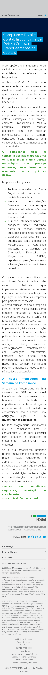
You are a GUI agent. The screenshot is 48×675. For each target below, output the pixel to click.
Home (5, 15)
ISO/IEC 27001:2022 (24, 648)
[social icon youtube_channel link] (44, 537)
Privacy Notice (24, 651)
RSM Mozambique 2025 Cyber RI (24, 654)
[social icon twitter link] (40, 537)
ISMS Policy (24, 645)
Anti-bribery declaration (24, 639)
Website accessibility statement (24, 663)
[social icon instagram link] (36, 537)
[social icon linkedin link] (28, 537)
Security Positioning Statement (24, 657)
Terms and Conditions (24, 660)
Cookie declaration (24, 642)
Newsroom (14, 15)
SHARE (40, 15)
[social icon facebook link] (32, 537)
